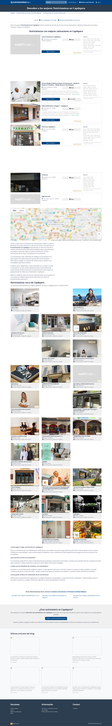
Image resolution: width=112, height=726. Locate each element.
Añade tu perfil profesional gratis (56, 618)
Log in (99, 2)
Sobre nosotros (14, 708)
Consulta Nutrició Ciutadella (50, 539)
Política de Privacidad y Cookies (50, 711)
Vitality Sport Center (17, 514)
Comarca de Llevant (58, 592)
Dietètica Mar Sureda (48, 358)
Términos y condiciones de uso (50, 708)
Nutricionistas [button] (73, 2)
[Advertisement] (56, 67)
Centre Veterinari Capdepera (51, 37)
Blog (11, 713)
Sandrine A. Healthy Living (18, 436)
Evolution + (76, 514)
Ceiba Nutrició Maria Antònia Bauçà (83, 358)
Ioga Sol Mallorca (78, 307)
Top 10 (36, 20)
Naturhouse (14, 384)
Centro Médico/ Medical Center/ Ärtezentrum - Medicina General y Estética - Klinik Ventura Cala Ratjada (60, 84)
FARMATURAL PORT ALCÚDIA (81, 436)
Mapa (72, 39)
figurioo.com (46, 196)
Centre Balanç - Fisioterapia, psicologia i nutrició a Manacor (85, 410)
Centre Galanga (15, 487)
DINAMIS (44, 462)
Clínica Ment (14, 307)
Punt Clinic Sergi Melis (80, 333)
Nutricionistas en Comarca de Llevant (54, 13)
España (12, 13)
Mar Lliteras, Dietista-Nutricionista (83, 384)
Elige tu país (15, 723)
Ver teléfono (51, 51)
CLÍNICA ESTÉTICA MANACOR (50, 384)
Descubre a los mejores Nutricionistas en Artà (25, 595)
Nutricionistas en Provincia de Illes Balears (29, 13)
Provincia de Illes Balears (77, 592)
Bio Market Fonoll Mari (80, 539)
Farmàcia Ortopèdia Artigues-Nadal (83, 487)
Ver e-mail (72, 99)
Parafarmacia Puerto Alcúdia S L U (52, 436)
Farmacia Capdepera (48, 127)
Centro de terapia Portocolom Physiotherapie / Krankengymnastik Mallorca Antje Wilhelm (55, 488)
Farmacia (45, 175)
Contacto (75, 708)
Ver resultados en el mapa (56, 224)
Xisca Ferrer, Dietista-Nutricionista (21, 462)
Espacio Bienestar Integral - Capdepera (55, 106)
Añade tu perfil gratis (87, 2)
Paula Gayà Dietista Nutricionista (20, 409)
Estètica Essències (47, 333)
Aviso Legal (45, 710)
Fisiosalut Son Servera (17, 333)
